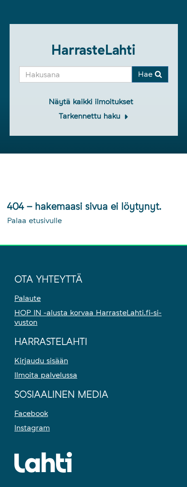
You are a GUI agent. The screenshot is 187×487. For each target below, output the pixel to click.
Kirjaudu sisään (41, 360)
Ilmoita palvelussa (45, 375)
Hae (146, 74)
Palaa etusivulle (34, 220)
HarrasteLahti (93, 50)
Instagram (32, 427)
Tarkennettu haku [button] (91, 115)
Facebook (31, 413)
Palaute (27, 298)
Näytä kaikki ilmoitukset (91, 101)
